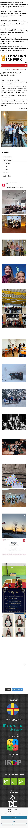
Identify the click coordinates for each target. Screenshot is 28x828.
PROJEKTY (5, 166)
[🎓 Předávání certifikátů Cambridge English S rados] (14, 625)
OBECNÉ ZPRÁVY (7, 157)
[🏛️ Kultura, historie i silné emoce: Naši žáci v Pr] (14, 326)
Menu (2, 66)
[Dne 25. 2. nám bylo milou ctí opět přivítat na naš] (14, 501)
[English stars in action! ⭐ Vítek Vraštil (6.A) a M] (14, 476)
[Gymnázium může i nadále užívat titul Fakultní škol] (14, 550)
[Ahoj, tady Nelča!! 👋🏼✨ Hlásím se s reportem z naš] (14, 376)
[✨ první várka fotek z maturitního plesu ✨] (14, 451)
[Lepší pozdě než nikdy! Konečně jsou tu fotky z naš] (14, 252)
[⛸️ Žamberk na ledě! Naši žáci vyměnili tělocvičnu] (14, 301)
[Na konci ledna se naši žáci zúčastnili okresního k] (14, 650)
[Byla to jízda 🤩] (14, 426)
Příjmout (14, 817)
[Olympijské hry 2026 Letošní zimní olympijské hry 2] (14, 575)
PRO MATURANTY (8, 160)
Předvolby (14, 824)
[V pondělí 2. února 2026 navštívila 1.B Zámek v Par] (14, 675)
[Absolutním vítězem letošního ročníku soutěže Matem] (14, 202)
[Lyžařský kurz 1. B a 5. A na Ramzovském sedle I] (14, 401)
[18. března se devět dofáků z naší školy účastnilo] (14, 227)
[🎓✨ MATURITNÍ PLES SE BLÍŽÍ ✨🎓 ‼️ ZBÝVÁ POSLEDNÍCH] (14, 600)
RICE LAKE (5, 169)
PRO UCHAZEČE (7, 163)
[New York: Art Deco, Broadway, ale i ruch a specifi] (14, 276)
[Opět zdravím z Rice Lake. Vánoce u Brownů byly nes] (14, 526)
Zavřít (14, 821)
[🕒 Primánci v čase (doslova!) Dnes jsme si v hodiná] (14, 351)
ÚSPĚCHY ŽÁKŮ (7, 176)
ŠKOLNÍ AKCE (6, 173)
